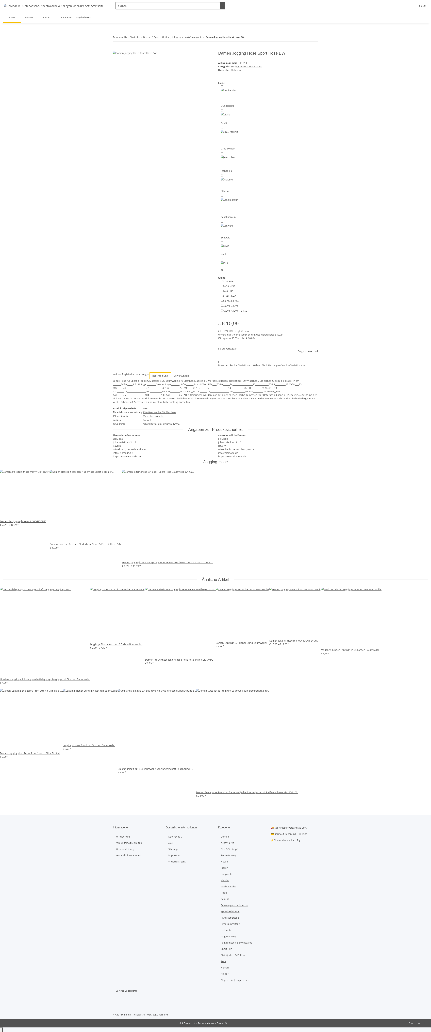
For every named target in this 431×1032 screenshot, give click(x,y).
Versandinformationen (128, 855)
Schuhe (225, 899)
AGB (170, 842)
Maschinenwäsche (153, 416)
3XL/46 (231, 305)
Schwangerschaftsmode (234, 905)
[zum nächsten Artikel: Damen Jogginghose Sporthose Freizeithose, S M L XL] (253, 37)
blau (159, 424)
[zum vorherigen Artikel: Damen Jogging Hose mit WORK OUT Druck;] (247, 37)
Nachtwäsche (228, 886)
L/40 (228, 291)
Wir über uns (123, 836)
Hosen (224, 861)
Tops (223, 961)
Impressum (174, 855)
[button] (407, 6)
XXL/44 (231, 300)
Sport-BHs (226, 948)
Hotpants (226, 930)
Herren (225, 967)
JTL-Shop (424, 1023)
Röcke (224, 892)
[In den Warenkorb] (115, 49)
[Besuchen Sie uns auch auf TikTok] (115, 1008)
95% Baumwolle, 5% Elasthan (159, 412)
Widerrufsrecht (177, 861)
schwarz (147, 424)
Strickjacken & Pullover (233, 955)
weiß (172, 424)
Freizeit (147, 420)
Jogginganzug (228, 936)
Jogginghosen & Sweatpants (246, 66)
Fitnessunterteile (230, 923)
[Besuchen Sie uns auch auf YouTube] (115, 1000)
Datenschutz (175, 836)
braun (165, 424)
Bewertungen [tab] (181, 375)
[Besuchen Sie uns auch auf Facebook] (115, 996)
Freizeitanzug (228, 855)
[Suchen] (222, 5)
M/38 (229, 286)
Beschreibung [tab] (160, 375)
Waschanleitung (125, 849)
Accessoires (227, 842)
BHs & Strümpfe (230, 849)
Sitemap (173, 849)
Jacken (224, 867)
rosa (177, 424)
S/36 (228, 281)
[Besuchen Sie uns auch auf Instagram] (115, 1004)
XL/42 (229, 296)
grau (154, 424)
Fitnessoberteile (230, 917)
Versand (245, 331)
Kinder (224, 973)
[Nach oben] (1, 1029)
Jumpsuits (226, 874)
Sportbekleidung (230, 911)
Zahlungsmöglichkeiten (129, 842)
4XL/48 (235, 310)
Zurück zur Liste (121, 37)
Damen (225, 836)
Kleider (225, 880)
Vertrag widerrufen (127, 990)
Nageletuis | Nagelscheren (236, 980)
